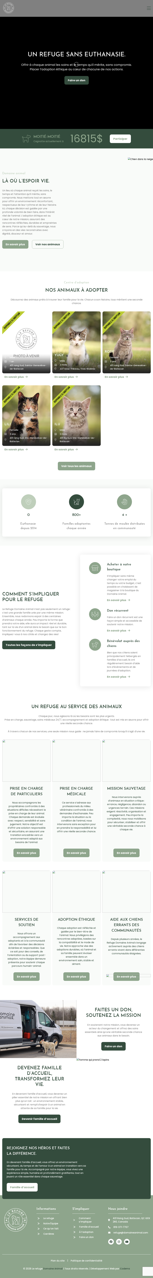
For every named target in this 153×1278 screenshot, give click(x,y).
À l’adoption (86, 1232)
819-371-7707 (120, 1227)
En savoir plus (15, 244)
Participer (120, 139)
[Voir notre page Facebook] (111, 1242)
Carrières (48, 1233)
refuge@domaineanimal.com (130, 1232)
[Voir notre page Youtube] (127, 1242)
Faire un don (76, 80)
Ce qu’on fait (51, 1228)
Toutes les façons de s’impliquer (29, 645)
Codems (125, 1268)
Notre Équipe (50, 1223)
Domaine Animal (53, 1268)
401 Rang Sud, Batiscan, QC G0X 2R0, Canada (131, 1220)
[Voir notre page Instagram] (119, 1242)
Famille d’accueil (22, 1187)
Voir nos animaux (47, 244)
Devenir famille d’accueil (39, 1119)
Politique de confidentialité (86, 1260)
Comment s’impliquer (85, 1220)
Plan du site (58, 1260)
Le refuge (48, 1218)
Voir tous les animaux (76, 466)
